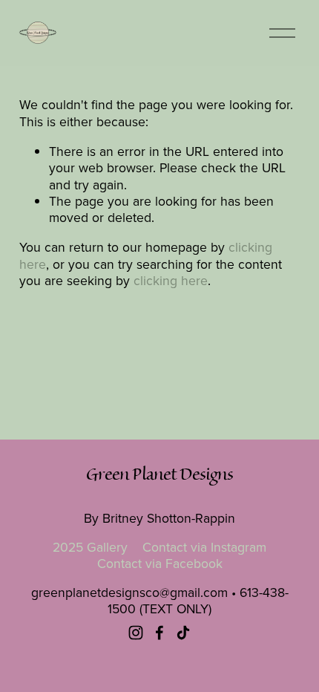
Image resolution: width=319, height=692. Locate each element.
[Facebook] (159, 632)
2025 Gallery (90, 547)
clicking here (171, 280)
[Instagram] (135, 632)
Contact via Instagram (204, 547)
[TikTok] (183, 632)
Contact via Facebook (160, 563)
